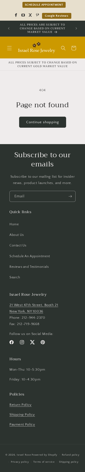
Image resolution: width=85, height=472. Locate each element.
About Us (16, 235)
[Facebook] (16, 15)
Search (14, 277)
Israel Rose (24, 454)
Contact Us (17, 245)
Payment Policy (22, 424)
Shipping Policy (22, 415)
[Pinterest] (37, 15)
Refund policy (71, 454)
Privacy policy (20, 461)
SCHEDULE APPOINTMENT (44, 4)
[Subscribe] (70, 196)
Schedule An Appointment (29, 256)
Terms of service (44, 461)
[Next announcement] (76, 28)
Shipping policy (69, 461)
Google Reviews (56, 15)
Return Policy (20, 405)
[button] (9, 48)
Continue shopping (42, 122)
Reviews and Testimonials (29, 267)
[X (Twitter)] (30, 15)
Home (14, 224)
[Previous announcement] (9, 28)
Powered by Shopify (44, 454)
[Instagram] (23, 15)
